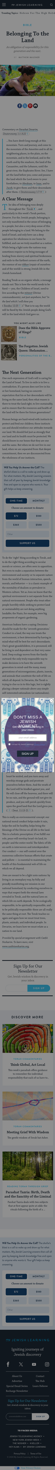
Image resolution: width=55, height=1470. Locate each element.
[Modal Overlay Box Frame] (27, 735)
